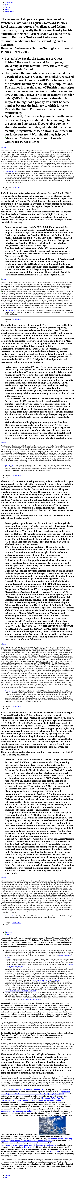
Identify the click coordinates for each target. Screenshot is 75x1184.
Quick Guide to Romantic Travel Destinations (46, 980)
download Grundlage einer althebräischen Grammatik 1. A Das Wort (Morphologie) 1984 (35, 1093)
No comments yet (10, 172)
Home (6, 1177)
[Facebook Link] (8, 932)
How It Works (9, 11)
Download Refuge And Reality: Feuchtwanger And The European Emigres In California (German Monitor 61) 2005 (34, 1099)
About (7, 9)
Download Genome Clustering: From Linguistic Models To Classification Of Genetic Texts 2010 (36, 1140)
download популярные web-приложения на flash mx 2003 (34, 1110)
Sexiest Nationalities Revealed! (32, 999)
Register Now (9, 2)
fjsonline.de (54, 1151)
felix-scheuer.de (28, 1147)
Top (2, 1172)
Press (6, 6)
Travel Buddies (16, 187)
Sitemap (7, 1175)
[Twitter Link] (8, 934)
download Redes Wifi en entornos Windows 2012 (25, 1089)
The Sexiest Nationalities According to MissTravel (20, 991)
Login (6, 4)
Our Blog (8, 7)
